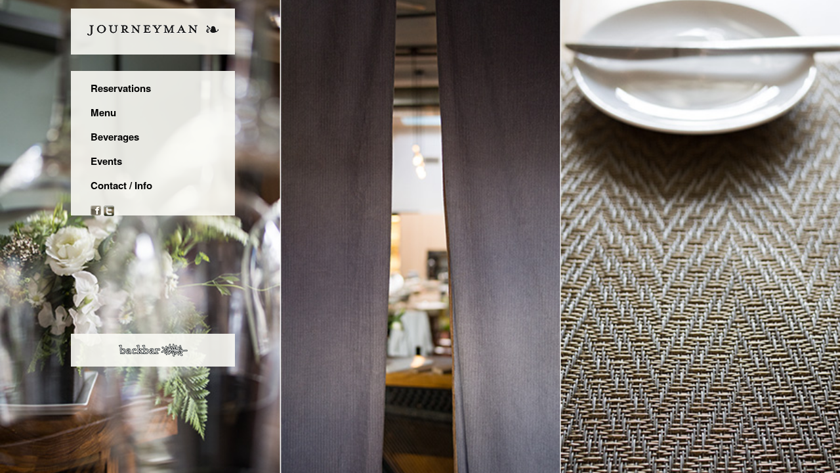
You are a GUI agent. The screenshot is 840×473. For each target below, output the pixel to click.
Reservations (121, 88)
